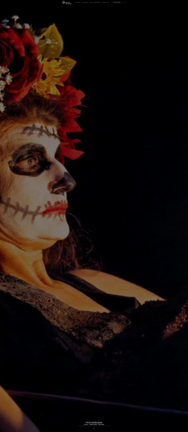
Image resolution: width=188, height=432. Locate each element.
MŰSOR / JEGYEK (116, 2)
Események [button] (85, 2)
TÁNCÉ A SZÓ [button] (105, 2)
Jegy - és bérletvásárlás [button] (95, 2)
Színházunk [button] (77, 2)
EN (125, 2)
